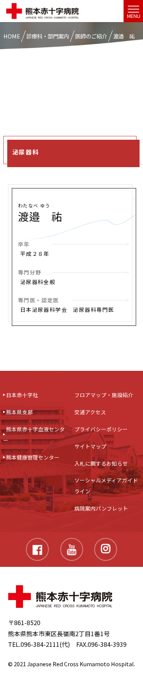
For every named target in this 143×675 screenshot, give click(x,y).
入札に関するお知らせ (101, 463)
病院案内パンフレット (101, 508)
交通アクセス (90, 412)
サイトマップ (90, 446)
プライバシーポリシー (101, 429)
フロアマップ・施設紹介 (103, 395)
